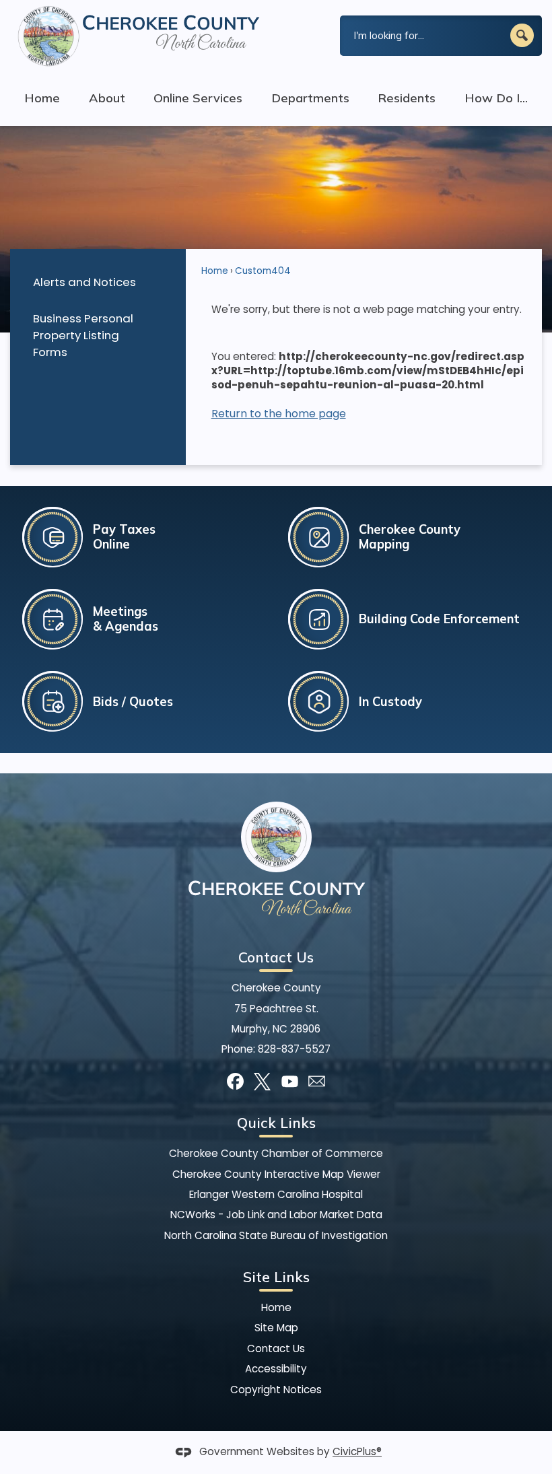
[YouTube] (289, 1081)
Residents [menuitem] (407, 98)
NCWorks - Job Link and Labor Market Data (276, 1214)
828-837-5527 (294, 1049)
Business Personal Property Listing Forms (83, 335)
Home (214, 271)
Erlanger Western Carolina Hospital (276, 1194)
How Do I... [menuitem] (496, 98)
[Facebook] (235, 1081)
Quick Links (276, 1122)
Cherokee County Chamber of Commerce (276, 1153)
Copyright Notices (276, 1389)
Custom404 (263, 271)
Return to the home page (278, 413)
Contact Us (276, 1348)
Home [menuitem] (42, 98)
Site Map (276, 1328)
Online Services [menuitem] (197, 98)
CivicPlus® (357, 1451)
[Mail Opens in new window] (316, 1081)
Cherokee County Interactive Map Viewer (276, 1174)
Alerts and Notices (84, 282)
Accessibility (276, 1369)
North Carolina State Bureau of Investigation (276, 1235)
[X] (262, 1081)
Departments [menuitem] (310, 98)
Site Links (276, 1277)
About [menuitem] (107, 98)
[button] (522, 35)
